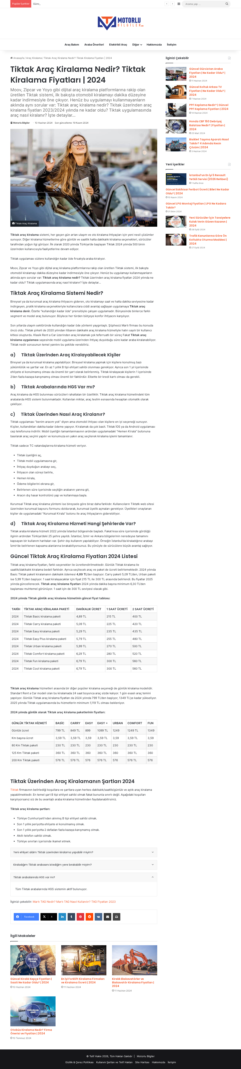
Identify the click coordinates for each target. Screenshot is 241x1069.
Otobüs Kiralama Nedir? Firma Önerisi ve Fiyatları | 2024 (31, 1031)
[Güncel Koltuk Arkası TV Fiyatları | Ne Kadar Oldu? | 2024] (176, 92)
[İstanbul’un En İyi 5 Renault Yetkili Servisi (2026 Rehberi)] (176, 179)
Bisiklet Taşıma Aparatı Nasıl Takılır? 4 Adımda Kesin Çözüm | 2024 (209, 143)
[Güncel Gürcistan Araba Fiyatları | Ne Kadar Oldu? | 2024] (176, 74)
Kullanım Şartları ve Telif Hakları (114, 1062)
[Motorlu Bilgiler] (120, 23)
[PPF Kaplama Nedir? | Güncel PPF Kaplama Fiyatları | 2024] (176, 110)
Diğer (135, 44)
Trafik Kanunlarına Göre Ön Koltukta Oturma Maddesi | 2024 (208, 240)
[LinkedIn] (62, 917)
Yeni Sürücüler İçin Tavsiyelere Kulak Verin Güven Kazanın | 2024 (209, 221)
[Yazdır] (116, 917)
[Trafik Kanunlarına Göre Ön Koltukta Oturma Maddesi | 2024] (176, 240)
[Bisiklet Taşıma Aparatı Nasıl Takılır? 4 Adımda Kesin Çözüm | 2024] (176, 144)
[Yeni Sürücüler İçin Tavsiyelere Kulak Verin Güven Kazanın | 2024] (176, 221)
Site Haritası (142, 1062)
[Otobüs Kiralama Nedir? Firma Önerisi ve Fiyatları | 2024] (33, 1011)
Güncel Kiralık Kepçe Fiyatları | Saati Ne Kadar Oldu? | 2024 (31, 980)
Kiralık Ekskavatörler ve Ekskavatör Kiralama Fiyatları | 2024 (133, 982)
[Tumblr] (71, 917)
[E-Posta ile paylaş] (107, 917)
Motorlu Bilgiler (21, 122)
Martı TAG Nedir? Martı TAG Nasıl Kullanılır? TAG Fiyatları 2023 (74, 901)
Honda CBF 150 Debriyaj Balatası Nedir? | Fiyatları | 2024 (207, 125)
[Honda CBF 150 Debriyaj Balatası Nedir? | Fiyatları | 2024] (176, 126)
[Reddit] (89, 917)
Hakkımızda (154, 44)
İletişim (171, 44)
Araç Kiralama (34, 57)
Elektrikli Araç (118, 44)
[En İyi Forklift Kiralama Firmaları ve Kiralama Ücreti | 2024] (83, 960)
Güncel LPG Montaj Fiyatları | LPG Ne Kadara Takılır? (63, 3)
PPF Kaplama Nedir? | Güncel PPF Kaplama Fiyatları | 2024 (208, 107)
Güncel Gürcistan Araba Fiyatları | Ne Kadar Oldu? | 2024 (207, 73)
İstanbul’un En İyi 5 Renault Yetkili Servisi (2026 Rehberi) (208, 177)
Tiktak (14, 789)
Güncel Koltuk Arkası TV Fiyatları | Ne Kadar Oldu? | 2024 (207, 91)
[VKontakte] (98, 917)
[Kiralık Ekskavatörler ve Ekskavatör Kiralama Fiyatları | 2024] (134, 960)
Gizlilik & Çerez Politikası (79, 1062)
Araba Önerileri (94, 44)
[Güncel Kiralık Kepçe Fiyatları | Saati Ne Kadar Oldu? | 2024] (33, 960)
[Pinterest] (80, 917)
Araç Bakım (72, 44)
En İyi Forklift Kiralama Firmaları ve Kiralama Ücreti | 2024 (82, 980)
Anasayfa (18, 57)
